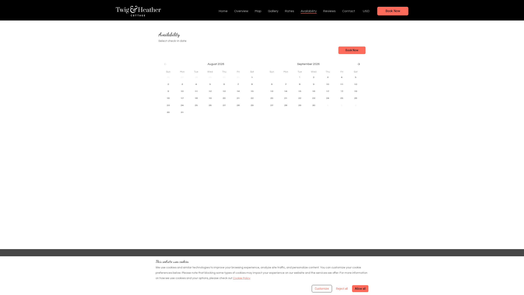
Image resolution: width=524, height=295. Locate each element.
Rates (289, 11)
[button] (168, 77)
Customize (322, 288)
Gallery (273, 11)
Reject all (342, 288)
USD (366, 11)
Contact (348, 11)
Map (258, 11)
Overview (241, 11)
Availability (309, 11)
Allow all (360, 288)
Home (223, 11)
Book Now (392, 11)
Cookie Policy (241, 278)
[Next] (359, 64)
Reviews (329, 11)
